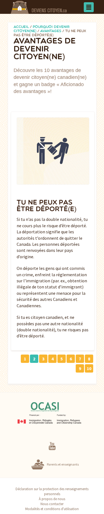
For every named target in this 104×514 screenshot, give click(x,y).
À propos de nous (52, 499)
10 (89, 368)
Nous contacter (52, 504)
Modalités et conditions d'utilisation (52, 509)
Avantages (50, 31)
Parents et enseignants (63, 464)
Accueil (21, 27)
